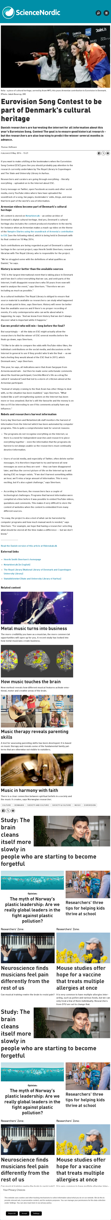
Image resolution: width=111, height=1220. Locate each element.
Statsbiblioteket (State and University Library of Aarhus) (32, 579)
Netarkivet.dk (33, 216)
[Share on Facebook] (99, 153)
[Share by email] (108, 153)
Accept (24, 1213)
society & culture (61, 805)
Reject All (12, 1213)
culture (6, 805)
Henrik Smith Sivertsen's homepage (22, 559)
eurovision (90, 805)
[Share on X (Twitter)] (103, 153)
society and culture (38, 805)
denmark (19, 805)
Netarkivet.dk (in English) (17, 565)
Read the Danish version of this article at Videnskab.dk (29, 546)
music (78, 805)
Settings (36, 1213)
